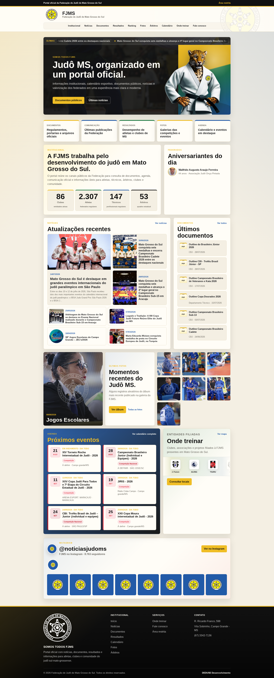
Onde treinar (183, 26)
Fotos (143, 26)
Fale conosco (199, 26)
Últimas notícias (98, 100)
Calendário (167, 26)
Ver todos (222, 223)
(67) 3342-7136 (203, 635)
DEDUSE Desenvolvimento (216, 673)
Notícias (88, 26)
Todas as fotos (135, 409)
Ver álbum (117, 409)
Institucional (74, 26)
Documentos (102, 26)
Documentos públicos (68, 100)
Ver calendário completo (144, 434)
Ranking (132, 26)
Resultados (118, 26)
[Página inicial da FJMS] (57, 628)
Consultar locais (179, 481)
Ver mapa (222, 434)
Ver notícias (161, 223)
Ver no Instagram (214, 548)
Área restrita (225, 3)
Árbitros (154, 26)
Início (114, 621)
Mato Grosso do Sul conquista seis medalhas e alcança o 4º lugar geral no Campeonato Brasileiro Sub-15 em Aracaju (81, 41)
